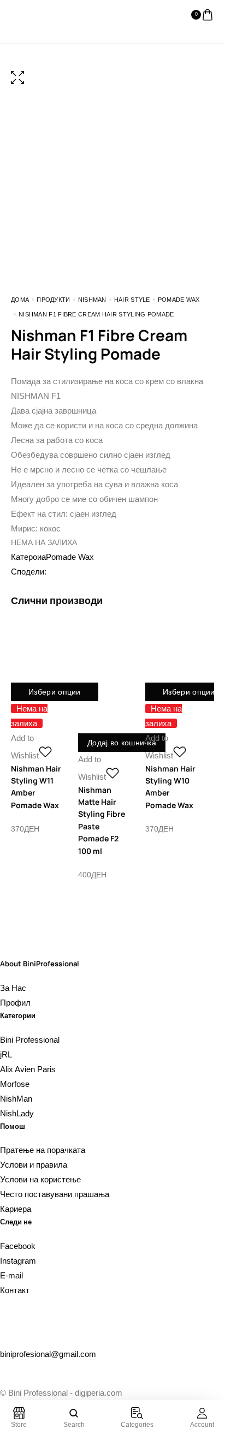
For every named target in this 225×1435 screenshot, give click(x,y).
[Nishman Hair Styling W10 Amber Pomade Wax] (170, 656)
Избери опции (54, 691)
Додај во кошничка (121, 742)
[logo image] (33, 14)
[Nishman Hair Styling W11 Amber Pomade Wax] (36, 656)
